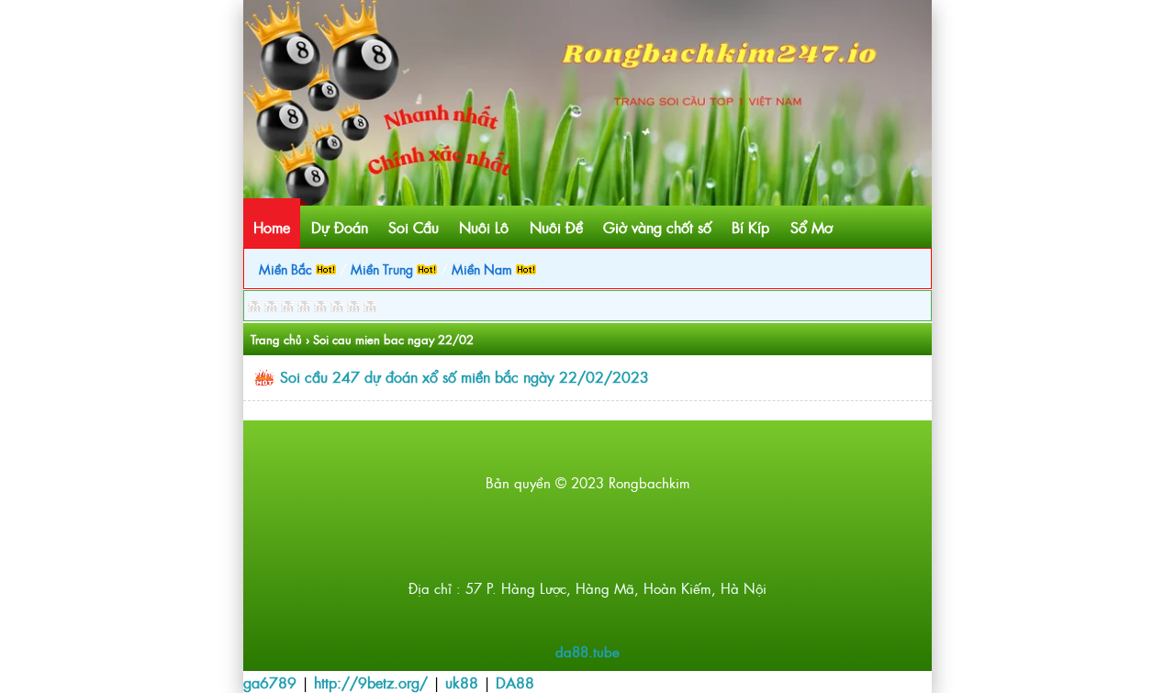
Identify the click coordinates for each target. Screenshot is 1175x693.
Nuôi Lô (484, 227)
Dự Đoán (339, 227)
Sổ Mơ (811, 227)
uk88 (461, 682)
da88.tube (587, 651)
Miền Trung (384, 268)
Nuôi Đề (556, 227)
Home (271, 227)
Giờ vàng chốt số (657, 227)
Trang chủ (276, 339)
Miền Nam (484, 268)
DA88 (515, 682)
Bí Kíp (750, 227)
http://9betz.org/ (371, 682)
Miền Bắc (287, 268)
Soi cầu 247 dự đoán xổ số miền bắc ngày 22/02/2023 (464, 376)
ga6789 (270, 682)
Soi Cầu (413, 227)
